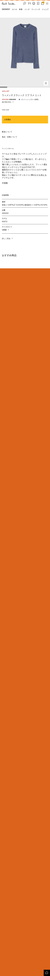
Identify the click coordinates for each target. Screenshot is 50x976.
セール (14, 9)
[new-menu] (47, 3)
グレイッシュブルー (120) (29, 99)
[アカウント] (34, 3)
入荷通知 (7, 119)
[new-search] (24, 3)
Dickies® (6, 9)
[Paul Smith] (8, 3)
